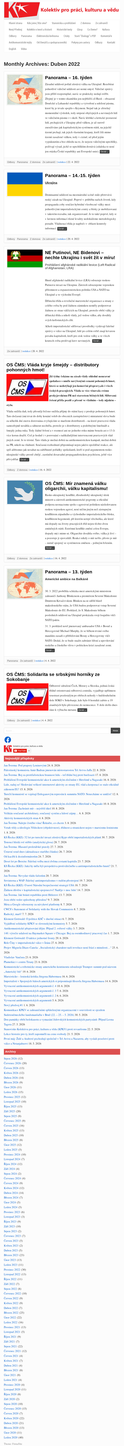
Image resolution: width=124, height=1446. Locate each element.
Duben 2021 (11, 1365)
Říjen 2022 (10, 1279)
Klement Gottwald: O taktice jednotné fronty (29, 938)
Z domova (86, 23)
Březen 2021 (11, 1370)
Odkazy (98, 42)
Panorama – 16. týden (68, 77)
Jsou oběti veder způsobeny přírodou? (25, 899)
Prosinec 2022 (12, 1269)
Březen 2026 (11, 1082)
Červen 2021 (11, 1356)
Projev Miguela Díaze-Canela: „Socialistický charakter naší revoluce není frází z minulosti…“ (58, 947)
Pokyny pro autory (81, 42)
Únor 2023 (10, 1260)
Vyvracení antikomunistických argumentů (28, 1000)
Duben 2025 (11, 1135)
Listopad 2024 (12, 1159)
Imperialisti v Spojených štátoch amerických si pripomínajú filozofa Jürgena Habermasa (54, 981)
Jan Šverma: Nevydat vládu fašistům (24, 875)
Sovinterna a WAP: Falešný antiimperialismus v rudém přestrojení (41, 880)
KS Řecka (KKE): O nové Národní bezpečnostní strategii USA (39, 885)
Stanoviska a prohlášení (64, 23)
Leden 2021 (10, 1380)
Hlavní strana (15, 23)
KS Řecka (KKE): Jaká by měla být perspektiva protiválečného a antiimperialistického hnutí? (57, 866)
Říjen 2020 (10, 1394)
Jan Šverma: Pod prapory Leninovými (25, 765)
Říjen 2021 (10, 1336)
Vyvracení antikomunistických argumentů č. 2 (30, 995)
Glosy (80, 29)
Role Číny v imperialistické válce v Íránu (27, 943)
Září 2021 (9, 1341)
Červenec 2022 (12, 1293)
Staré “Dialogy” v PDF (85, 35)
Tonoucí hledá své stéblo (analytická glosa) (28, 842)
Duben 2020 (11, 1423)
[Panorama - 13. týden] (24, 583)
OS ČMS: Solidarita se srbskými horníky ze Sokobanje (53, 677)
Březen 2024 (11, 1197)
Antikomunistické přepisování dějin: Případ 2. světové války (38, 928)
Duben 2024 (11, 1193)
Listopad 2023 (12, 1216)
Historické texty (64, 29)
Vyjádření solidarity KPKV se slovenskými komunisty (34, 923)
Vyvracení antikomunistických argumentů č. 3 (30, 991)
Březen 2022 (11, 1312)
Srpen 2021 (10, 1346)
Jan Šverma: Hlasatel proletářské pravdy (27, 847)
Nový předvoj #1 (13, 1005)
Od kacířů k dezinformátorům (21, 856)
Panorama (26, 35)
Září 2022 (9, 1284)
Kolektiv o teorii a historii (39, 29)
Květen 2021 (11, 1360)
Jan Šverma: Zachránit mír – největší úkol (27, 808)
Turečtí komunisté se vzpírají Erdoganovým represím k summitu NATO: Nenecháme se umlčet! (58, 794)
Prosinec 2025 (12, 1097)
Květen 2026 (11, 1073)
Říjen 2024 (10, 1164)
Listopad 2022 (12, 1274)
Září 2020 (9, 1399)
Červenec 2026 (12, 1063)
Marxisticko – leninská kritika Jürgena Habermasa (32, 976)
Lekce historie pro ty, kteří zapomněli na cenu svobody (35, 1034)
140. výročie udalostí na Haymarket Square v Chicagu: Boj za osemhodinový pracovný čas (55, 933)
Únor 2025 (10, 1145)
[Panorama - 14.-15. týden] (24, 184)
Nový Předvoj (15, 29)
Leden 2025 (10, 1149)
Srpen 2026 (10, 1058)
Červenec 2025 (12, 1121)
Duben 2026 (11, 1078)
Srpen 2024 (10, 1173)
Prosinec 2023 (12, 1212)
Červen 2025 (11, 1125)
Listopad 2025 (12, 1101)
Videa (24, 48)
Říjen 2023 (10, 1221)
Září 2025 (9, 1111)
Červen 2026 (11, 1068)
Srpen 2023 (10, 1231)
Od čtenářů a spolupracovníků (52, 42)
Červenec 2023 (12, 1236)
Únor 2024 (10, 1202)
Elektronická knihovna (48, 35)
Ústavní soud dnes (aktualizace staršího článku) (31, 851)
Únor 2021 (10, 1375)
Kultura (106, 29)
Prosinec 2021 (12, 1327)
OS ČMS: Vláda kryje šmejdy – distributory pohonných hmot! (52, 367)
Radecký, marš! (13, 914)
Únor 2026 (10, 1087)
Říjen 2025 (10, 1106)
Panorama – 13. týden (68, 571)
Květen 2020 (11, 1418)
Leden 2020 (10, 1437)
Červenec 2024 (12, 1178)
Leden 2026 (10, 1092)
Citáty (67, 35)
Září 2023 (9, 1226)
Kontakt (111, 42)
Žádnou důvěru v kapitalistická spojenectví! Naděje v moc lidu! (40, 890)
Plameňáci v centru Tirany (19, 962)
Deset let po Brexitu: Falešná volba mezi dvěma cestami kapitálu (40, 861)
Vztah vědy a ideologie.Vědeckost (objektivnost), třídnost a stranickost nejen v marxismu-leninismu (61, 827)
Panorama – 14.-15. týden (72, 175)
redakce (62, 161)
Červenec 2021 (12, 1351)
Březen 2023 (11, 1255)
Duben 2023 (11, 1250)
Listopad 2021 (12, 1332)
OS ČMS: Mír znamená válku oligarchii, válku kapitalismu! (76, 486)
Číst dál (104, 152)
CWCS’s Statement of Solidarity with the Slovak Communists (38, 909)
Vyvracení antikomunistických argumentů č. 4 (30, 986)
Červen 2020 (11, 1413)
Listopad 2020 (12, 1389)
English (12, 48)
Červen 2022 (11, 1298)
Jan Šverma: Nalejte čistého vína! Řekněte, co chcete (34, 823)
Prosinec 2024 (12, 1154)
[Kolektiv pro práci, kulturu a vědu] (62, 10)
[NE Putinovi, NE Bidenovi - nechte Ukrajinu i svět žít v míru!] (24, 258)
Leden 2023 (10, 1265)
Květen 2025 (11, 1130)
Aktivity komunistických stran (21, 818)
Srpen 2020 (10, 1404)
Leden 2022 (10, 1322)
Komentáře (106, 35)
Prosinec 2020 (12, 1385)
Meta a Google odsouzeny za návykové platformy (32, 904)
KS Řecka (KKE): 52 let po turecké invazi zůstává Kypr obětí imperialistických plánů (52, 837)
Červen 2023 (11, 1241)
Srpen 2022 (10, 1289)
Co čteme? (92, 29)
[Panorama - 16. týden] (24, 89)
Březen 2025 (11, 1140)
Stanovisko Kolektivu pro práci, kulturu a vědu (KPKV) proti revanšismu (45, 1029)
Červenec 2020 (12, 1408)
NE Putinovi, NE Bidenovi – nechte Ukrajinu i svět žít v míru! (80, 255)
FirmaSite (17, 1443)
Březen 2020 (11, 1428)
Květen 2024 (11, 1188)
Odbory (12, 35)
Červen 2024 (11, 1183)
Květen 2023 (11, 1245)
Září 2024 (9, 1169)
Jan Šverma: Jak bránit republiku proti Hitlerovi (31, 895)
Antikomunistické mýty (20, 42)
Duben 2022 (11, 1308)
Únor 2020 (10, 1432)
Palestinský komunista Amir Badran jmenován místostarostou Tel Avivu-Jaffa (48, 770)
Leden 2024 (10, 1207)
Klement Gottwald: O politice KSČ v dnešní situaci (33, 919)
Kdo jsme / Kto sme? (37, 23)
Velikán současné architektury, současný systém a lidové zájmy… (41, 813)
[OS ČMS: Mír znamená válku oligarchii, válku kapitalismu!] (24, 492)
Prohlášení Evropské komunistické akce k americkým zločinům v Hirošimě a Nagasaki (53, 780)
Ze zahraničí (101, 23)
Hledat (115, 730)
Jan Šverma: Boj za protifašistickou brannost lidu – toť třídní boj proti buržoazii (49, 775)
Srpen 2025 (10, 1116)
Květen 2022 (11, 1303)
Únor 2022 (10, 1317)
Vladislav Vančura (14, 957)
